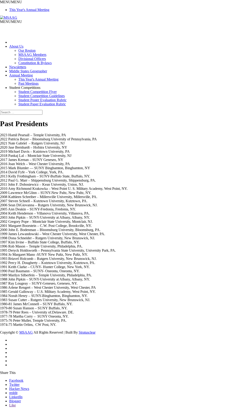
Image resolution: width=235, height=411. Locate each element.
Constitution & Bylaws (35, 63)
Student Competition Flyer (37, 92)
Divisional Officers (32, 59)
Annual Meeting (21, 75)
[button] (11, 2)
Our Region (27, 50)
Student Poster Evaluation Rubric (42, 100)
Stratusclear (87, 332)
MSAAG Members (32, 55)
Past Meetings (28, 83)
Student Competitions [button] (24, 88)
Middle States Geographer (28, 71)
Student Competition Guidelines (41, 96)
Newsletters (17, 67)
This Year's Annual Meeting (29, 10)
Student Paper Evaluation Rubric (42, 104)
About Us (16, 46)
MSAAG (26, 332)
